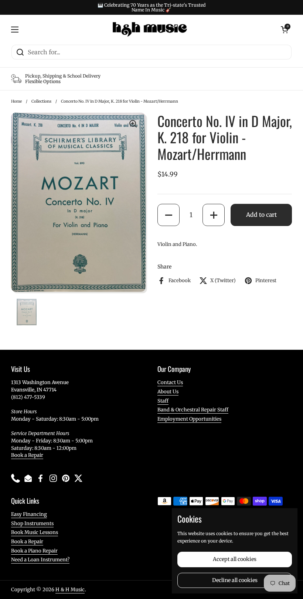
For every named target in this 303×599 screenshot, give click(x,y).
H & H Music (70, 589)
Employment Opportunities (189, 419)
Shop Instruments (32, 523)
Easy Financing (29, 514)
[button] (168, 215)
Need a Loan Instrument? (40, 560)
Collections (41, 101)
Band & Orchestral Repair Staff (192, 410)
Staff (162, 401)
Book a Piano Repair (34, 551)
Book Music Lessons (34, 532)
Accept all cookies (234, 559)
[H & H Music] (150, 29)
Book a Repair (27, 455)
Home (16, 101)
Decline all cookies (235, 580)
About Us (167, 392)
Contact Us (170, 382)
